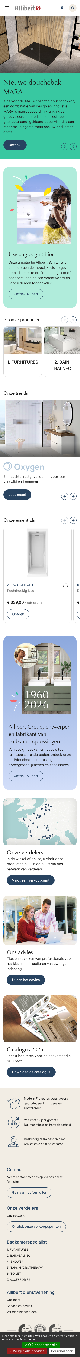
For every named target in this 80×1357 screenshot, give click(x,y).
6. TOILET (14, 1273)
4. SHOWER (15, 1261)
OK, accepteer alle (42, 1345)
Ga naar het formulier (29, 1192)
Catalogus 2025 (25, 1049)
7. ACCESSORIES (18, 1279)
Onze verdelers (25, 852)
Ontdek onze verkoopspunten (36, 1226)
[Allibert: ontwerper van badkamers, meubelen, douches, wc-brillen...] (28, 8)
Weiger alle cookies (28, 1351)
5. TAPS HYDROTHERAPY (25, 1267)
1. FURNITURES (22, 362)
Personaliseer (62, 1351)
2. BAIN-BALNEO (62, 365)
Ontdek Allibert (26, 294)
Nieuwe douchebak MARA (32, 87)
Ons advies (20, 952)
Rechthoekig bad (20, 590)
